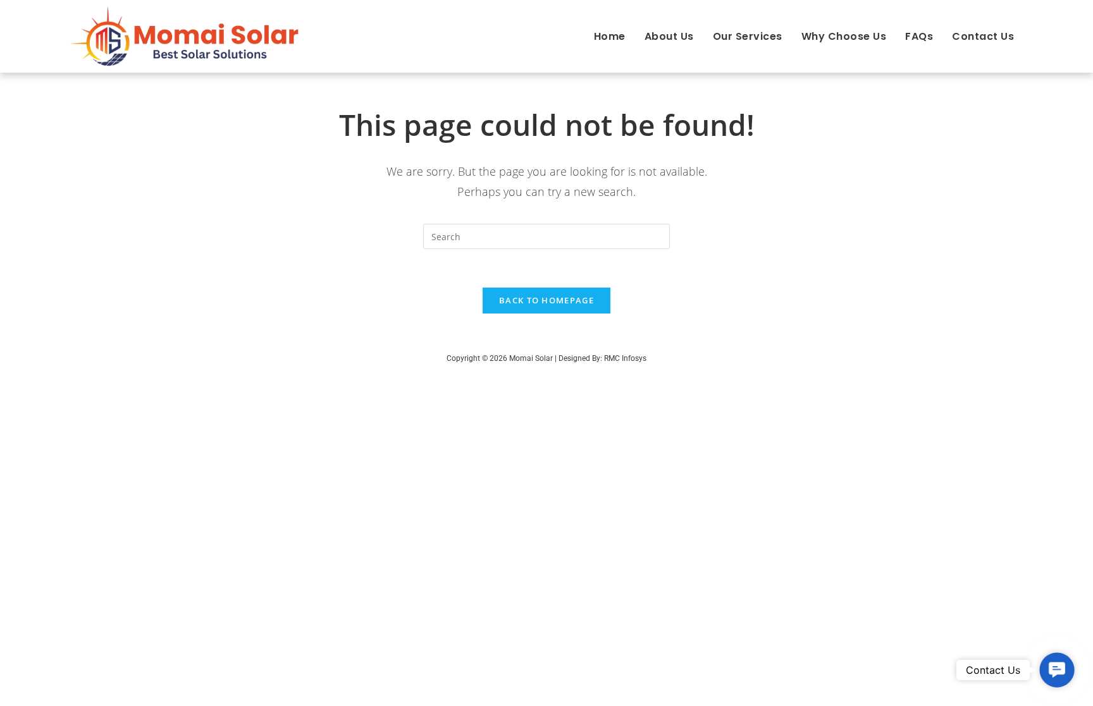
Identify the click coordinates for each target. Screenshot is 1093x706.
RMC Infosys (625, 358)
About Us (669, 36)
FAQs (919, 36)
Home (610, 36)
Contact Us (983, 36)
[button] (1057, 670)
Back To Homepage (546, 300)
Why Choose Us (844, 36)
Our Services (747, 36)
